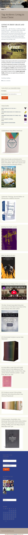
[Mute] (22, 298)
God (15, 33)
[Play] (3, 298)
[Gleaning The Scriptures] (8, 481)
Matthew (9, 37)
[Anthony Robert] (4, 485)
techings (10, 39)
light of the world (16, 36)
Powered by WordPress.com (7, 531)
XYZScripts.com (20, 534)
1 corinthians (18, 28)
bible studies (20, 30)
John (11, 36)
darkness (3, 33)
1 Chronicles (12, 28)
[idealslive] (4, 481)
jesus (2, 36)
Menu (2, 9)
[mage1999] (12, 485)
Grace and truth (15, 62)
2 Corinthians (14, 30)
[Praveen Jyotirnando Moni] (8, 488)
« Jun (6, 521)
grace (23, 34)
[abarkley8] (4, 492)
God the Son (10, 34)
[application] (14, 293)
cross (21, 31)
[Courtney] (8, 485)
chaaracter (14, 31)
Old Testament (21, 37)
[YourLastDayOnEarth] (12, 488)
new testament (14, 37)
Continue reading (6, 78)
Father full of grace (10, 33)
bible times (6, 31)
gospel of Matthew (18, 34)
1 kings (23, 28)
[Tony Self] (4, 488)
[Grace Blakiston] (12, 481)
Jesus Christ (7, 36)
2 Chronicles (7, 30)
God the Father (20, 33)
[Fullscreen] (24, 298)
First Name (3, 90)
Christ (18, 31)
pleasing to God (4, 39)
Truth (14, 39)
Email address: (4, 94)
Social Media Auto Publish (9, 534)
